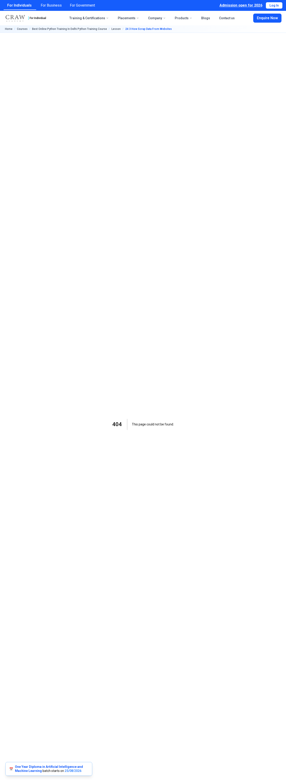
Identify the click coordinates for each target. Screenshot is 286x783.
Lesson (116, 29)
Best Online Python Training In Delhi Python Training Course (69, 29)
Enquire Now (267, 18)
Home (8, 29)
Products (182, 18)
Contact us (227, 18)
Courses (22, 29)
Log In (274, 5)
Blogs (205, 18)
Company (155, 18)
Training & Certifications (87, 18)
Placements (126, 18)
